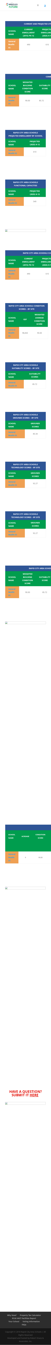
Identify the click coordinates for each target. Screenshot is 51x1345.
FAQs (24, 1324)
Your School (13, 1321)
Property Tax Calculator (30, 1315)
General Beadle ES (11, 44)
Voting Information (31, 1321)
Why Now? (11, 1315)
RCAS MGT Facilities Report (24, 1318)
